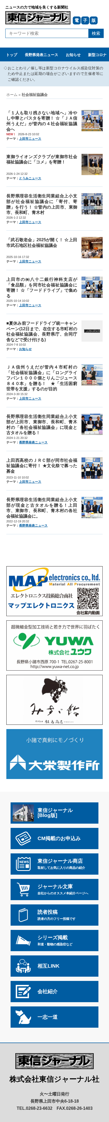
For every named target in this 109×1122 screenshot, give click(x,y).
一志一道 (48, 1017)
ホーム (11, 94)
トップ (11, 55)
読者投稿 (57, 915)
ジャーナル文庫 (63, 889)
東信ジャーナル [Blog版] (55, 812)
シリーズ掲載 (55, 940)
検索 (96, 33)
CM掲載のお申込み (59, 838)
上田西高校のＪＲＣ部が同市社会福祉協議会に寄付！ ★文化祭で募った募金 (41, 465)
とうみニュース (30, 178)
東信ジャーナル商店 (61, 864)
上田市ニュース (30, 139)
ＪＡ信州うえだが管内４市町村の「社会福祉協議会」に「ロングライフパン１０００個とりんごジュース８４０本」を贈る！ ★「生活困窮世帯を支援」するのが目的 (41, 378)
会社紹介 (48, 991)
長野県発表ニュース (41, 55)
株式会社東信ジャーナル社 (54, 1079)
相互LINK (49, 966)
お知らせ (73, 55)
